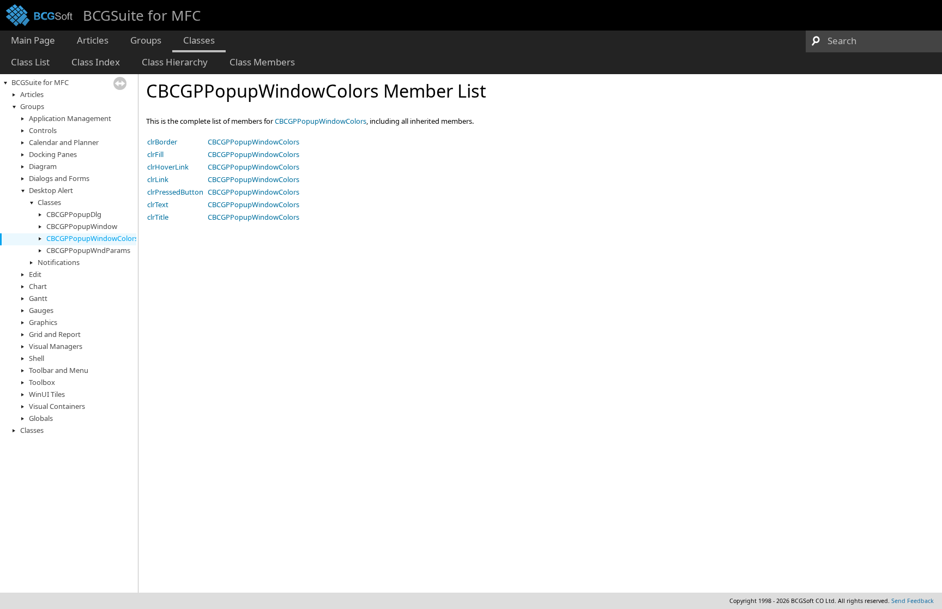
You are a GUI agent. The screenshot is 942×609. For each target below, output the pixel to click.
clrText (157, 204)
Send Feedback (912, 601)
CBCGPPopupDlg (73, 214)
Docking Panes (53, 154)
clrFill (155, 154)
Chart (38, 286)
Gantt (38, 298)
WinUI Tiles (47, 394)
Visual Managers (55, 346)
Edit (35, 274)
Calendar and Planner (64, 142)
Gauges (41, 310)
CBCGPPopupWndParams (88, 250)
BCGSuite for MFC (40, 82)
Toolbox (42, 382)
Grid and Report (55, 334)
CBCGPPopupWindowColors (92, 238)
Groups (32, 106)
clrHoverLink (168, 167)
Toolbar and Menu (58, 370)
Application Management (70, 118)
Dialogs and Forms (59, 178)
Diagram (43, 166)
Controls (43, 130)
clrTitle (157, 217)
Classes (49, 202)
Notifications (59, 262)
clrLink (157, 179)
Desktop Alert (51, 190)
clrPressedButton (175, 192)
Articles (32, 94)
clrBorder (162, 142)
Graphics (43, 322)
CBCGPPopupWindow (81, 226)
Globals (41, 418)
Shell (36, 358)
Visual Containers (57, 406)
